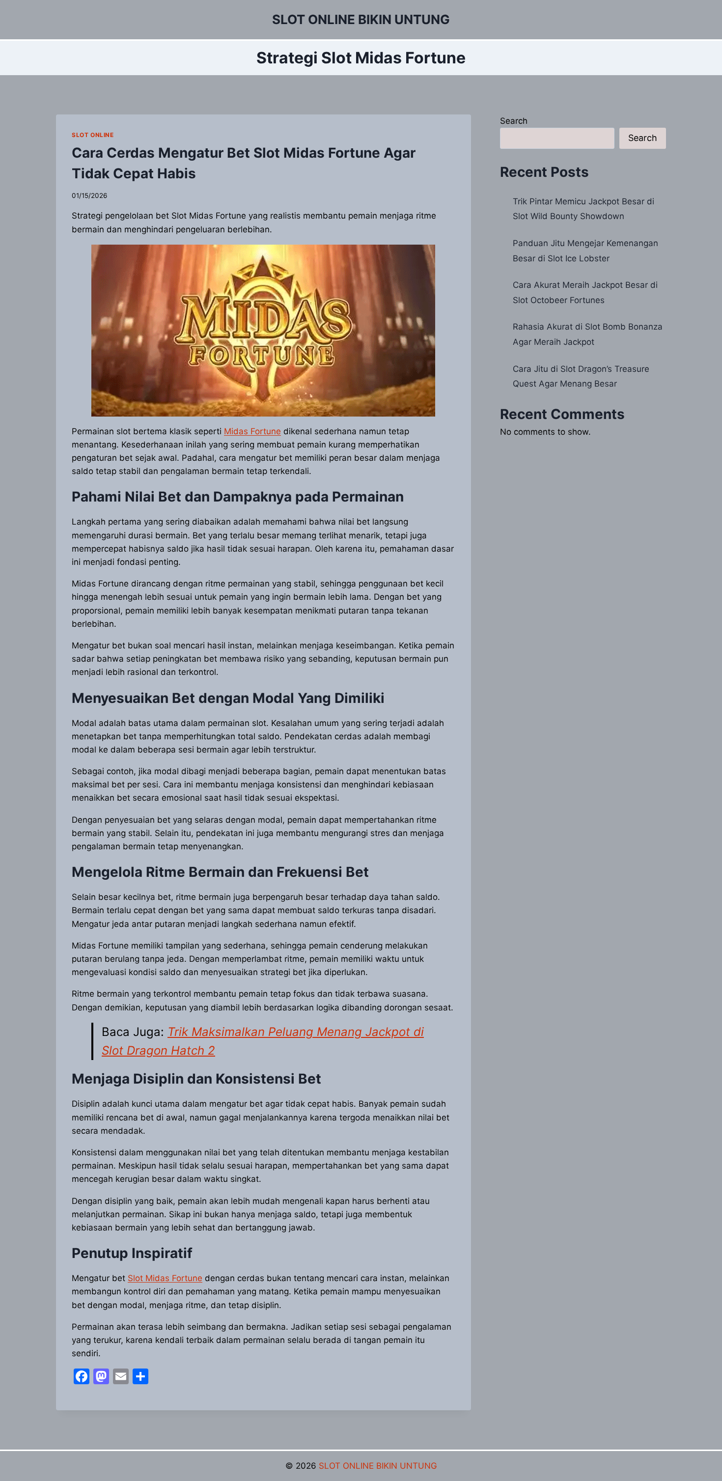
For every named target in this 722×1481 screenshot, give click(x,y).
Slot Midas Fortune (165, 1278)
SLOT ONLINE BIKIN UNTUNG (378, 1466)
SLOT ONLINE (93, 135)
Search (514, 121)
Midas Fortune (252, 431)
